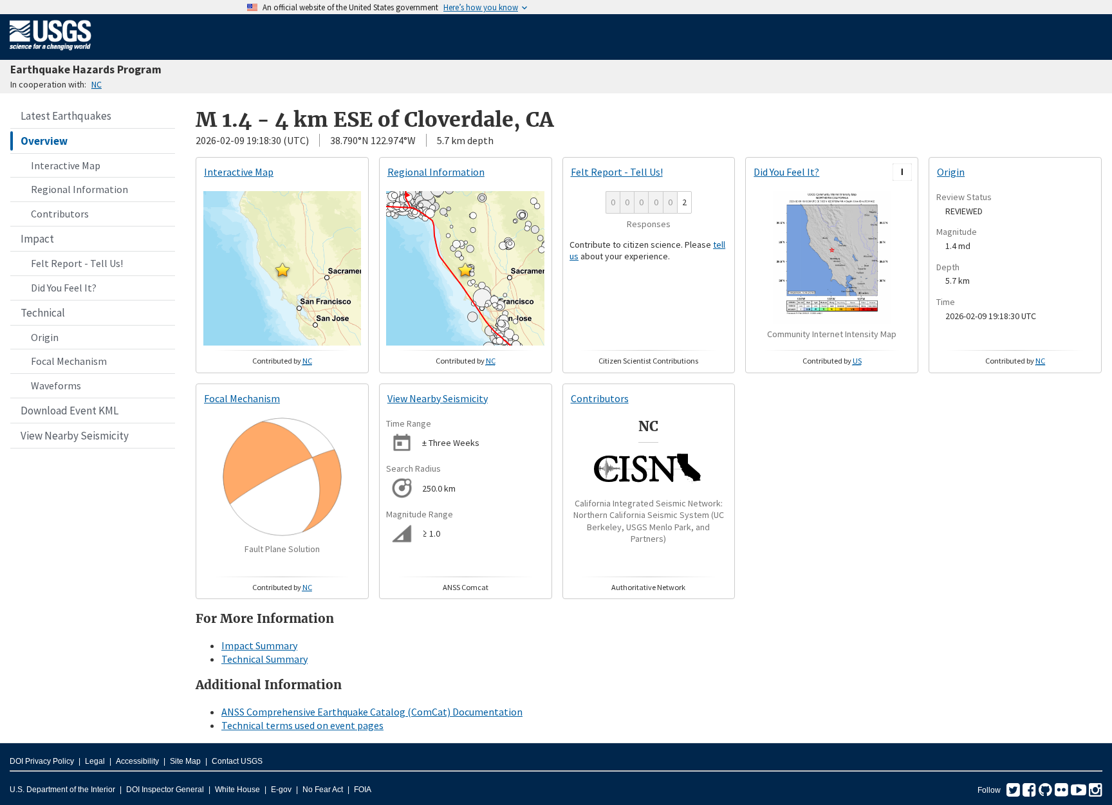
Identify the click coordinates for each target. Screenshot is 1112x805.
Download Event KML (69, 410)
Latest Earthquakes (66, 116)
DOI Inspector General (165, 789)
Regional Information (79, 189)
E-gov (281, 789)
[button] (282, 269)
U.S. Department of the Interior (62, 789)
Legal (95, 761)
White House (237, 789)
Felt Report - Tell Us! (77, 263)
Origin (45, 337)
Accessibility (137, 761)
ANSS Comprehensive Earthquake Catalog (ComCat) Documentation (372, 711)
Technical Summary (264, 658)
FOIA (362, 789)
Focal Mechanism (69, 361)
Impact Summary (259, 645)
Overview (44, 141)
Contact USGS (237, 761)
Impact (37, 239)
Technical (43, 313)
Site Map (185, 761)
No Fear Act (322, 789)
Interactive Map (65, 165)
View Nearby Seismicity (75, 436)
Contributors (60, 213)
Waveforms (56, 385)
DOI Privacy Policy (42, 761)
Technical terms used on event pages (302, 725)
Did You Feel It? (64, 287)
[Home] (50, 52)
